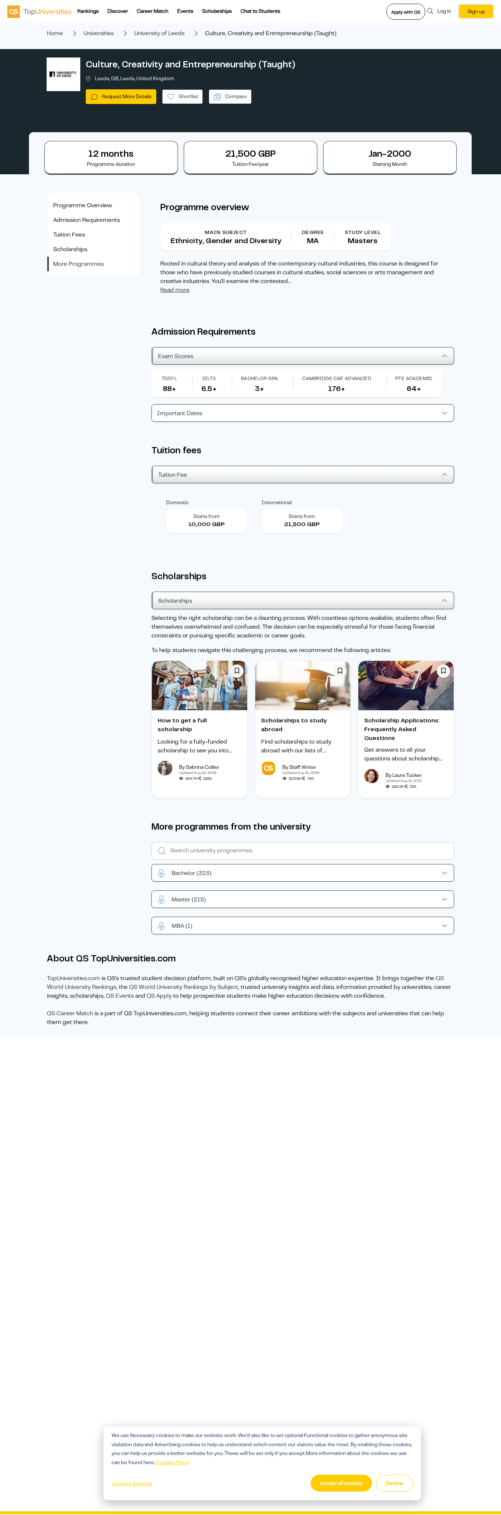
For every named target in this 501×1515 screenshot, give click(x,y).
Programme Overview (82, 205)
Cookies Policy (172, 1462)
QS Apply (159, 996)
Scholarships (217, 11)
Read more (175, 290)
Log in (444, 11)
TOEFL (169, 378)
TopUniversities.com (73, 978)
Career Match (152, 11)
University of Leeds (159, 33)
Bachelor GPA (259, 378)
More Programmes (78, 264)
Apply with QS (405, 12)
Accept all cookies (341, 1483)
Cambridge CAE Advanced (336, 378)
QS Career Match (70, 1013)
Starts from (206, 516)
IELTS (209, 378)
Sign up (476, 11)
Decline (394, 1483)
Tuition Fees (69, 234)
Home (55, 33)
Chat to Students (260, 11)
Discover (117, 11)
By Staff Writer (299, 767)
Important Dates (179, 413)
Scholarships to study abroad (294, 725)
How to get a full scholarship (182, 725)
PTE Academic (413, 378)
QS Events (120, 996)
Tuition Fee (172, 475)
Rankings (88, 11)
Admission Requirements (86, 220)
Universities (99, 33)
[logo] (39, 11)
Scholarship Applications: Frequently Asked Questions (402, 729)
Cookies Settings (132, 1483)
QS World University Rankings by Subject (183, 987)
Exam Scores (175, 356)
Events (185, 11)
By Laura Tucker (403, 775)
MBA (182, 926)
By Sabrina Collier (199, 767)
